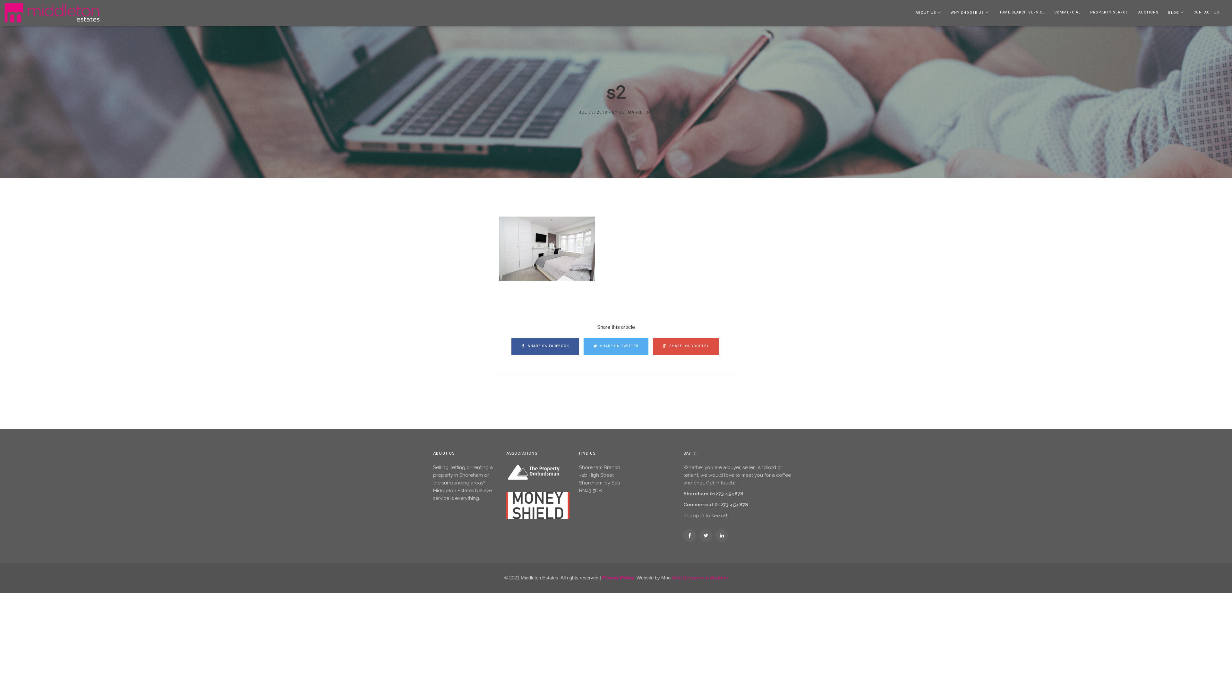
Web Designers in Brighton (700, 577)
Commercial (1067, 12)
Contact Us (1206, 12)
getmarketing (636, 112)
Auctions (1148, 12)
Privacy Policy (618, 577)
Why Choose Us (967, 13)
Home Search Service (1021, 12)
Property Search (1109, 12)
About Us (926, 13)
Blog (1173, 13)
